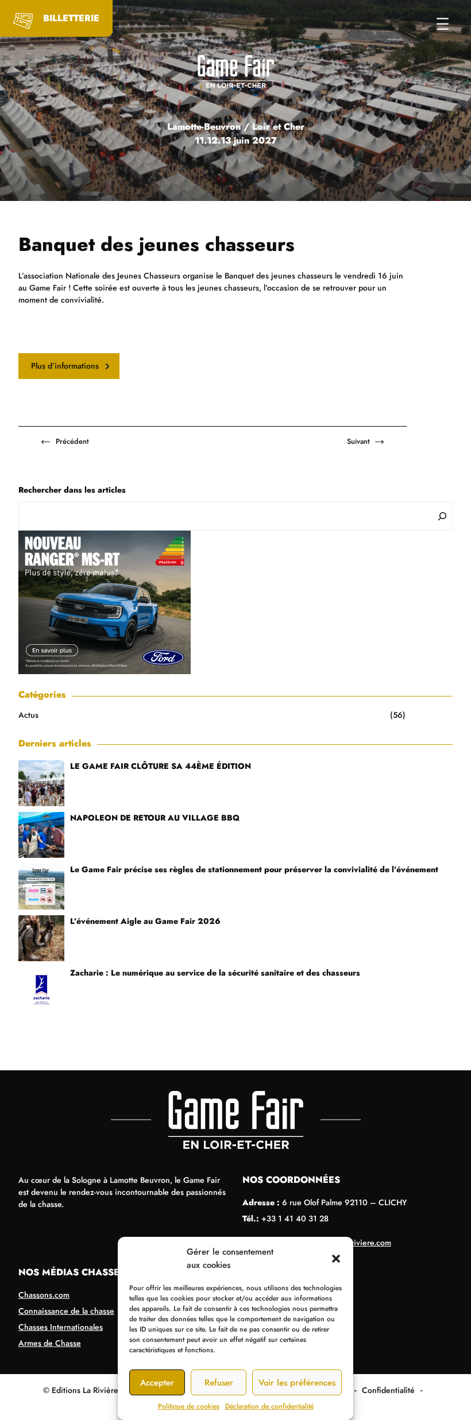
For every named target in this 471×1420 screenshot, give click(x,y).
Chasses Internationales (60, 1327)
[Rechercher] (442, 516)
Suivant (358, 441)
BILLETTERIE (71, 18)
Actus (28, 715)
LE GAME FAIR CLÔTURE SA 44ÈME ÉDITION (160, 766)
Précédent (72, 441)
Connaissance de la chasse (66, 1311)
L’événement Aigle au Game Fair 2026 (145, 921)
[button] (336, 1258)
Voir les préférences (296, 1382)
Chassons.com (44, 1295)
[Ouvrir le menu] (443, 24)
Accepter (157, 1382)
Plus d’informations (65, 366)
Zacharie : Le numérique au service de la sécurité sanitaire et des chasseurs (215, 972)
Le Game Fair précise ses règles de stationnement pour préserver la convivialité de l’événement (254, 869)
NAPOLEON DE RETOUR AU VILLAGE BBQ (155, 817)
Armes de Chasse (49, 1343)
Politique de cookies (188, 1406)
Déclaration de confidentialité (269, 1406)
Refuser (218, 1382)
